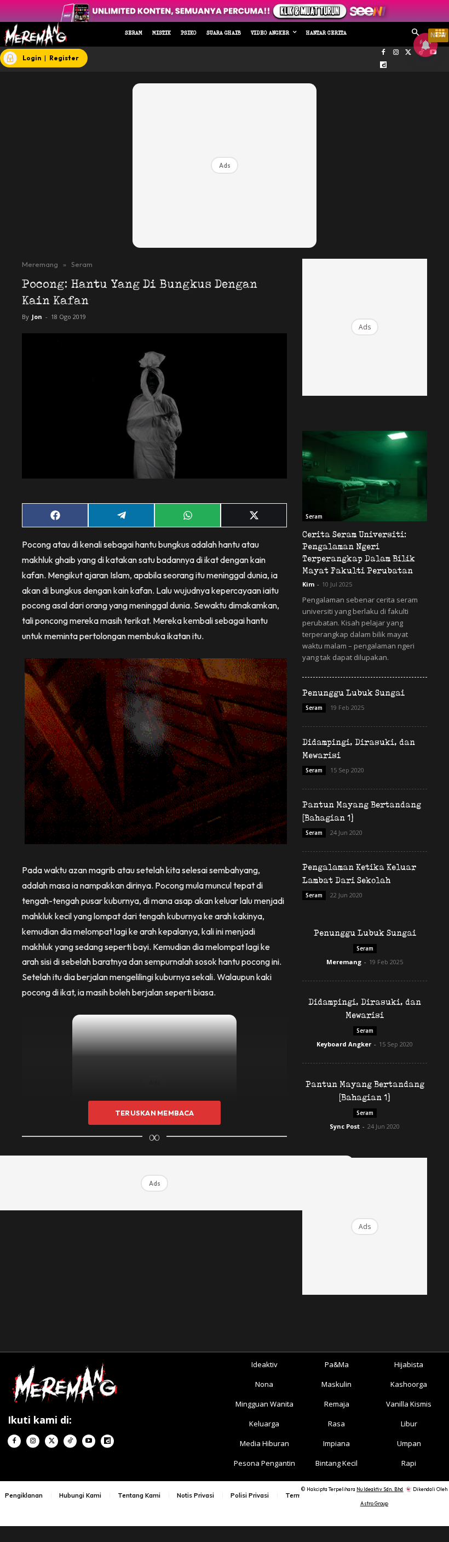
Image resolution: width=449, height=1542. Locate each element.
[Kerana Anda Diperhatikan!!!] (33, 34)
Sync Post (345, 1126)
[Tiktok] (70, 1441)
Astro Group (374, 1503)
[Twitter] (408, 53)
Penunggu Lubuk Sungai (353, 692)
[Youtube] (88, 1441)
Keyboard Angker (343, 1044)
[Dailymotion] (383, 65)
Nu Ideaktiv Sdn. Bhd (379, 1489)
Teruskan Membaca (154, 1112)
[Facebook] (383, 53)
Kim (308, 584)
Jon (37, 316)
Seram (82, 264)
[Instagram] (396, 53)
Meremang (40, 264)
